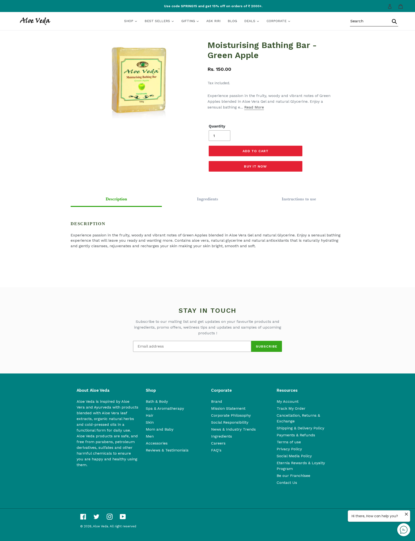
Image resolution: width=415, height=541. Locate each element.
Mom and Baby (159, 429)
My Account (288, 401)
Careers (218, 443)
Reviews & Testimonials (167, 450)
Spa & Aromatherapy (165, 408)
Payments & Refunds (296, 435)
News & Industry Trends (233, 429)
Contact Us (287, 482)
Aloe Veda (100, 526)
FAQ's (216, 450)
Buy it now (255, 166)
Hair (149, 415)
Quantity (217, 126)
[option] (209, 6)
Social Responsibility (229, 422)
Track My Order (291, 408)
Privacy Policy (289, 449)
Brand (216, 401)
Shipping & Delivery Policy (300, 428)
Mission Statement (228, 408)
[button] (116, 199)
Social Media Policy (294, 456)
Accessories (157, 443)
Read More (254, 107)
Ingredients (221, 436)
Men (150, 436)
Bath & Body (157, 401)
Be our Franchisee (293, 475)
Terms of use (289, 442)
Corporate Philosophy (231, 415)
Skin (150, 422)
